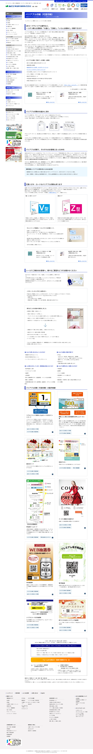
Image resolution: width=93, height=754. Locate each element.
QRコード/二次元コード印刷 (13, 40)
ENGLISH (84, 1)
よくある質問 (68, 1)
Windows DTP (10, 92)
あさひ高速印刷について (81, 696)
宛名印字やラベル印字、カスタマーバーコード (37, 67)
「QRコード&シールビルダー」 (71, 85)
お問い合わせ (84, 9)
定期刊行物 (9, 26)
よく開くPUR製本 (10, 66)
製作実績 (62, 9)
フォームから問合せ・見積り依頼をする (54, 660)
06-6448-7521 (63, 666)
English (43, 693)
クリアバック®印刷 (11, 116)
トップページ (45, 9)
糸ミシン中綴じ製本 (11, 118)
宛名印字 (9, 42)
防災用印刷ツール (10, 47)
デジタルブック (10, 105)
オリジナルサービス (80, 708)
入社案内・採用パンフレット (13, 24)
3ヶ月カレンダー (10, 112)
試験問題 (9, 83)
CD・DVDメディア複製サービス (13, 103)
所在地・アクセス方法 (80, 703)
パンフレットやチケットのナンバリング (36, 69)
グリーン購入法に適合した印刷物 (14, 54)
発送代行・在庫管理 (11, 93)
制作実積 (18, 693)
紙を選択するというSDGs (12, 58)
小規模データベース (11, 102)
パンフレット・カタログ (12, 34)
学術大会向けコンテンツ (12, 78)
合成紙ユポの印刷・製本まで (13, 49)
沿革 (77, 704)
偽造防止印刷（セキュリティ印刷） (14, 51)
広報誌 (8, 22)
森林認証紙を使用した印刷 (12, 56)
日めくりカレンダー (11, 119)
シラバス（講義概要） (11, 28)
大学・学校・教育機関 (11, 74)
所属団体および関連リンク (81, 699)
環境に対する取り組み (60, 1)
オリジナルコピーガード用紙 (13, 114)
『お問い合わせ (51, 192)
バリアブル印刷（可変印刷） (13, 38)
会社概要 (69, 9)
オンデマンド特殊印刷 (11, 64)
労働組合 (9, 76)
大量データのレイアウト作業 (13, 90)
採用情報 (76, 9)
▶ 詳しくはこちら (50, 102)
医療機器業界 (10, 82)
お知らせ (74, 1)
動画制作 (9, 100)
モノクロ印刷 (10, 62)
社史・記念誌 (10, 30)
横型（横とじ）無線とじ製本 (13, 68)
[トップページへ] (22, 6)
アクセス (79, 1)
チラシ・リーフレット (11, 32)
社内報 (8, 20)
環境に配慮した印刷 (11, 53)
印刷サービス (54, 9)
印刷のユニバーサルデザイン (13, 60)
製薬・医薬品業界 (10, 80)
